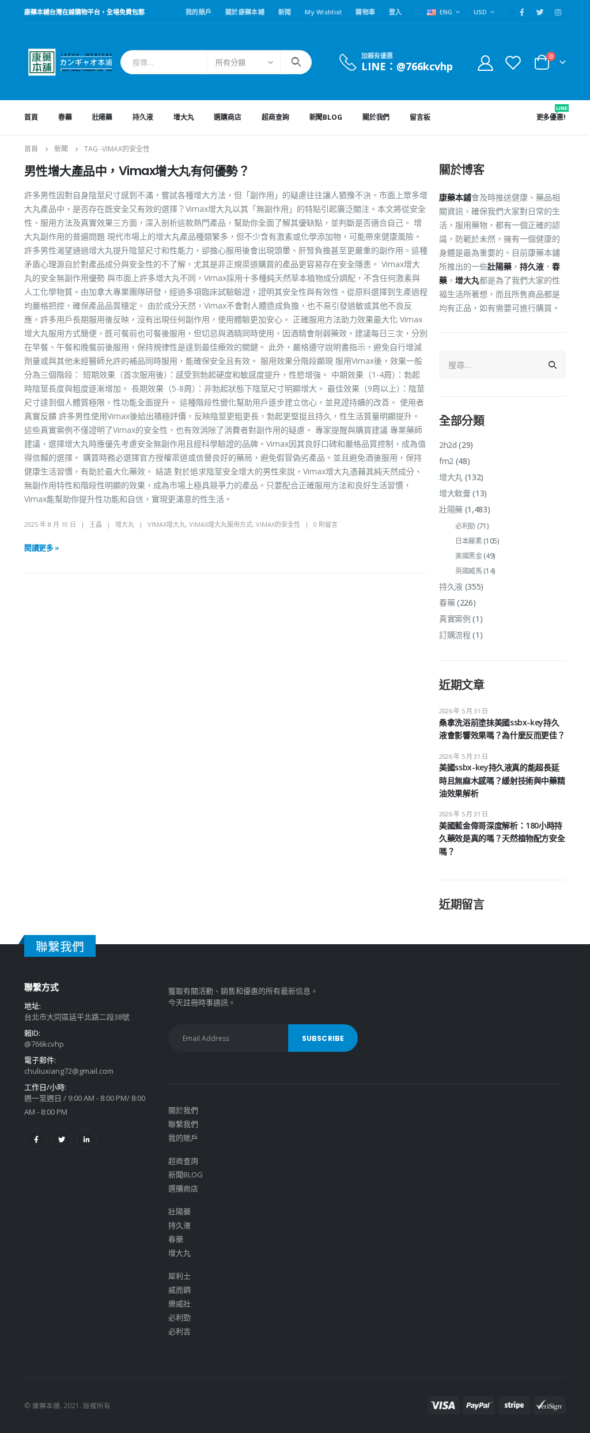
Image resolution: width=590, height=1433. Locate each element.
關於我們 (376, 117)
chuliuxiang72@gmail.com (69, 1071)
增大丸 (183, 117)
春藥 (65, 117)
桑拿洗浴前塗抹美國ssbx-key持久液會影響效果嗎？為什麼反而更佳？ (502, 728)
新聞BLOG (325, 117)
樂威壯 (179, 1303)
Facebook (36, 1139)
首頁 (31, 117)
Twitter (61, 1139)
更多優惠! (551, 113)
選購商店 (227, 117)
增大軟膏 (455, 493)
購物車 (365, 11)
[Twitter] (539, 12)
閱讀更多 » (41, 547)
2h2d (448, 444)
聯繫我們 (183, 1124)
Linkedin (86, 1139)
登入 (395, 11)
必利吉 (179, 1331)
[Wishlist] (513, 62)
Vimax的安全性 (278, 524)
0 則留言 (325, 524)
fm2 (446, 460)
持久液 (143, 117)
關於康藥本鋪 (244, 11)
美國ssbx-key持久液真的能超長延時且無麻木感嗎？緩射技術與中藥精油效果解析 (502, 780)
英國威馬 (468, 571)
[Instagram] (557, 12)
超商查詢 (275, 117)
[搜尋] (296, 62)
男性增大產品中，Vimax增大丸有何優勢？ (136, 170)
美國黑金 (468, 556)
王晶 (95, 524)
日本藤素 (468, 541)
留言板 (420, 117)
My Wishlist (323, 11)
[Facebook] (522, 12)
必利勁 (465, 526)
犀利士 (179, 1276)
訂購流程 (455, 634)
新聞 (285, 11)
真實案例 (455, 618)
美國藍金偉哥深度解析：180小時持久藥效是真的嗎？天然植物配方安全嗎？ (502, 838)
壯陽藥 (102, 117)
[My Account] (485, 62)
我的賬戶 (198, 11)
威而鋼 (179, 1289)
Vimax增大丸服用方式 (220, 524)
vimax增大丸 (167, 524)
